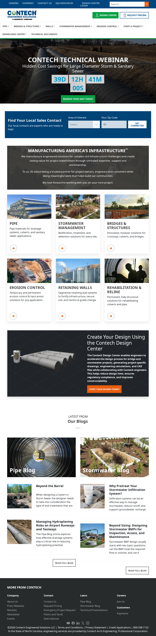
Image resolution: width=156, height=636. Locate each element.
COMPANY (28, 3)
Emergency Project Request (60, 610)
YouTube (68, 623)
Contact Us (50, 601)
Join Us (121, 601)
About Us (12, 601)
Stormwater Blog (90, 606)
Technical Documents (44, 34)
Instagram (87, 623)
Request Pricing (53, 606)
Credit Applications (120, 627)
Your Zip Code (109, 117)
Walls (49, 26)
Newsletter (13, 614)
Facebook (73, 623)
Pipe (5, 26)
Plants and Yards (53, 614)
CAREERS (13, 3)
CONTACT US (45, 3)
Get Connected (137, 124)
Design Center (108, 15)
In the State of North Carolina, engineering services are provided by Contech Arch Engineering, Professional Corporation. (78, 631)
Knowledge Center (13, 34)
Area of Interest (77, 117)
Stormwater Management (74, 26)
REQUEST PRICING (136, 15)
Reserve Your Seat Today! (78, 98)
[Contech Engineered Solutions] (24, 15)
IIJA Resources (64, 3)
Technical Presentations (94, 610)
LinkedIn (78, 623)
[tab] (23, 594)
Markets (12, 610)
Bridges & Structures (26, 26)
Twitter (83, 623)
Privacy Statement (95, 627)
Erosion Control (107, 26)
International (51, 618)
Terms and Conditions (70, 627)
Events (11, 618)
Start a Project (133, 26)
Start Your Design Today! (104, 389)
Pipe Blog (85, 601)
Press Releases (15, 606)
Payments (122, 613)
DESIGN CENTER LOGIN (90, 4)
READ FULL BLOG (64, 563)
